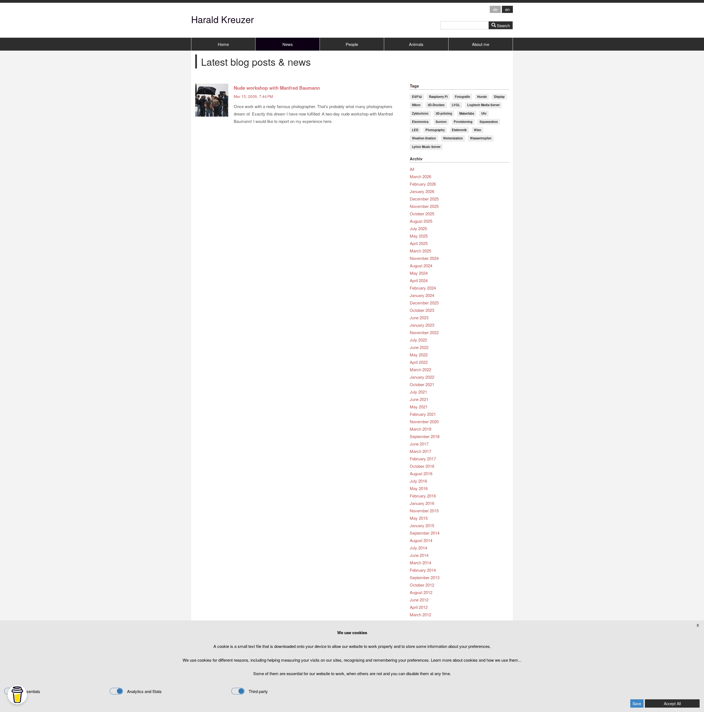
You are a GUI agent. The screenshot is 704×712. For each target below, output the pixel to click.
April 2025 (419, 243)
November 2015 (424, 510)
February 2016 (423, 496)
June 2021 (419, 399)
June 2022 (419, 347)
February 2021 (423, 414)
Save (636, 703)
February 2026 (423, 184)
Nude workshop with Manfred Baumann (277, 87)
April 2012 (419, 607)
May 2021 (419, 406)
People (352, 44)
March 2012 (420, 614)
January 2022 (422, 377)
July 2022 (418, 340)
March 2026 (420, 176)
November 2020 (424, 421)
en (507, 9)
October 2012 (422, 585)
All (412, 169)
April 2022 (419, 362)
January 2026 (422, 191)
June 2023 (419, 317)
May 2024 (419, 273)
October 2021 (422, 384)
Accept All (672, 703)
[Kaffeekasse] (17, 694)
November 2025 (424, 206)
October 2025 (422, 213)
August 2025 (421, 221)
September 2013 (424, 577)
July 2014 (418, 548)
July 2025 (418, 228)
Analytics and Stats (144, 691)
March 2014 (420, 562)
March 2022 (420, 369)
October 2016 (422, 466)
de (495, 9)
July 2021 (418, 392)
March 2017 (420, 451)
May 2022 (419, 355)
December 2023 (424, 303)
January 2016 (422, 503)
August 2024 (421, 265)
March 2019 (420, 429)
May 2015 (419, 518)
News (287, 44)
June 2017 (419, 444)
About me (480, 44)
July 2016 (418, 481)
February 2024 (423, 288)
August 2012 (421, 592)
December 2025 (424, 199)
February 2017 (423, 458)
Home (223, 44)
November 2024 (424, 258)
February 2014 (423, 570)
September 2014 (424, 533)
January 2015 (422, 525)
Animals (416, 44)
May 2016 (419, 488)
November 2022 (424, 332)
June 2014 (419, 555)
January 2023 (422, 325)
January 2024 (422, 295)
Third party (258, 691)
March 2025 (420, 251)
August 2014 (421, 540)
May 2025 (419, 236)
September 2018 (424, 436)
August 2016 (421, 473)
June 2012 (419, 600)
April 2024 (419, 280)
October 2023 (422, 310)
